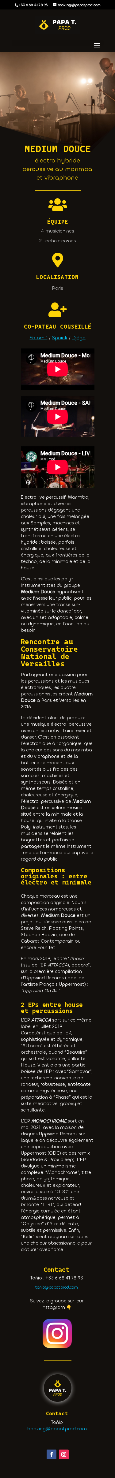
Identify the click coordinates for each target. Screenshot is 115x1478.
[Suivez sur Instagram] (64, 1454)
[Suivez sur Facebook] (51, 1454)
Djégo (79, 337)
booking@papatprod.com (57, 1429)
